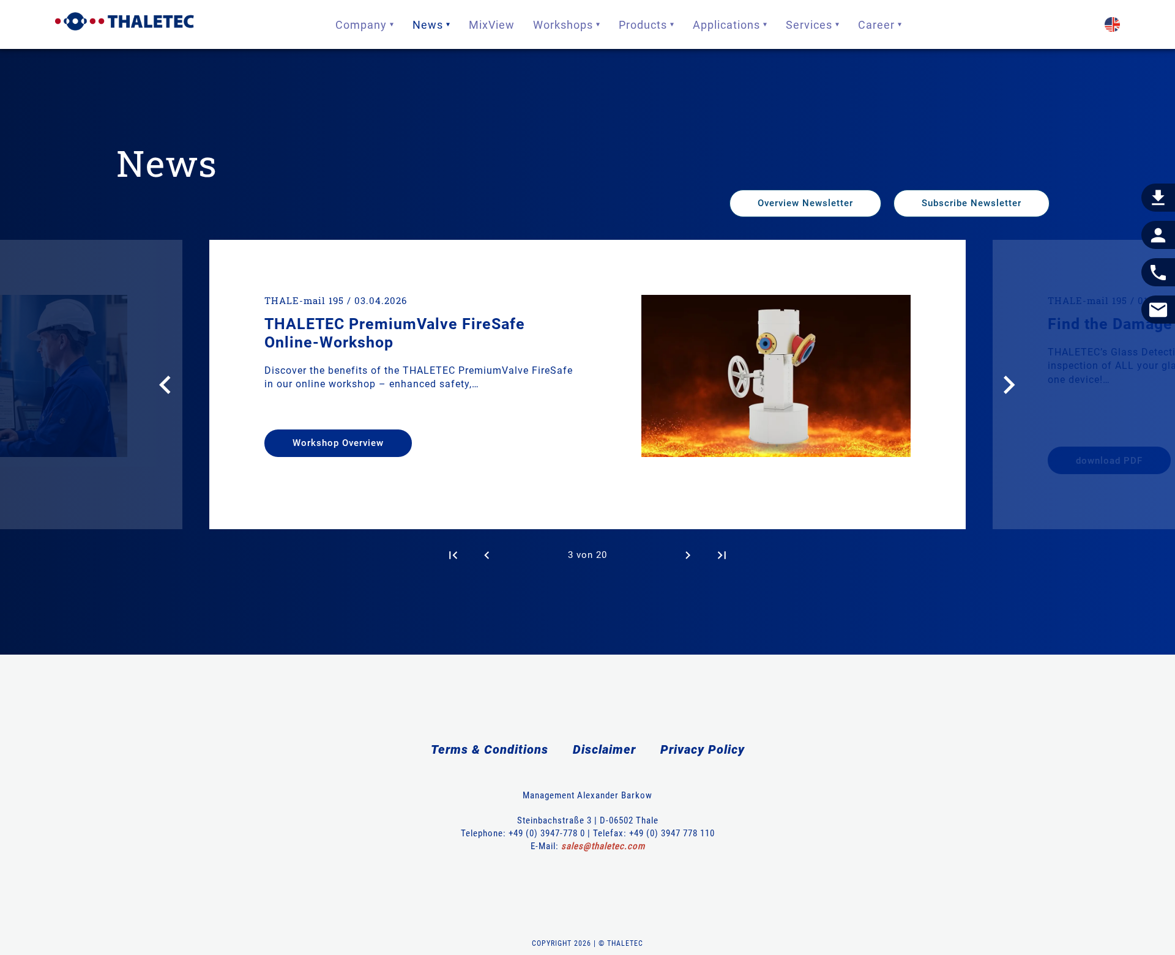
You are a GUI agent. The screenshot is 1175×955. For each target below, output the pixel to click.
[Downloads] (1158, 198)
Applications (726, 24)
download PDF (1109, 460)
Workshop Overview (338, 442)
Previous (165, 384)
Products (643, 24)
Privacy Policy (702, 749)
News (427, 24)
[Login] (1158, 235)
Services (809, 24)
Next (1009, 384)
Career (876, 24)
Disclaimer (604, 749)
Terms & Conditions (489, 749)
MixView (492, 24)
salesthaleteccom (603, 846)
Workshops (563, 24)
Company (361, 24)
